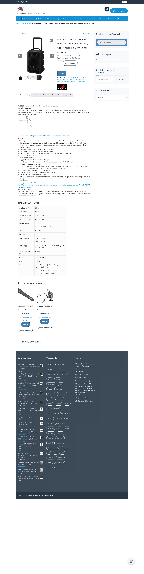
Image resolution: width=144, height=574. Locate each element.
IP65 (49, 409)
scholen (60, 433)
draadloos (59, 389)
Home (18, 24)
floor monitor (62, 394)
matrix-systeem (52, 413)
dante (61, 384)
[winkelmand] (119, 18)
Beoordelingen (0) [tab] (65, 95)
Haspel (50, 404)
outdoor (50, 418)
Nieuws (90, 19)
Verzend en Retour (77, 19)
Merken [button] (40, 19)
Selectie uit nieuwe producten (74, 82)
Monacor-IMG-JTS (26, 317)
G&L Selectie (26, 24)
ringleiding (51, 433)
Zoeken (122, 79)
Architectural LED (53, 369)
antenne (50, 364)
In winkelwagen (70, 63)
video (62, 453)
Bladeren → (87, 33)
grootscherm (59, 399)
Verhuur (110, 19)
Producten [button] (27, 19)
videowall (50, 458)
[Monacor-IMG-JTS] (62, 87)
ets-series (51, 394)
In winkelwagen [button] (25, 330)
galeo (49, 399)
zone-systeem (52, 467)
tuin (49, 453)
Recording (51, 428)
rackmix (50, 423)
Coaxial (58, 379)
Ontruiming (64, 413)
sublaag (65, 448)
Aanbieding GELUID (73, 77)
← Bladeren (22, 33)
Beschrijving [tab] (24, 95)
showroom (60, 438)
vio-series (60, 458)
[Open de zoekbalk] (20, 19)
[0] (131, 561)
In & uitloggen (120, 11)
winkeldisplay (59, 462)
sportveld (50, 443)
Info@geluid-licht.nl (24, 2)
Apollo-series (61, 364)
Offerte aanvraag (53, 19)
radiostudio (59, 423)
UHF (55, 453)
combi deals (51, 384)
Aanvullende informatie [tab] (41, 95)
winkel (50, 462)
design (50, 389)
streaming (60, 443)
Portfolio (100, 19)
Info (64, 19)
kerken (56, 409)
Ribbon (67, 428)
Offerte (61, 73)
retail (59, 428)
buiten (50, 379)
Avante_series (52, 374)
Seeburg (50, 438)
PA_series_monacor (63, 418)
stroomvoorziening (53, 448)
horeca (67, 404)
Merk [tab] (54, 95)
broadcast (63, 374)
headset (58, 404)
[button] (52, 56)
